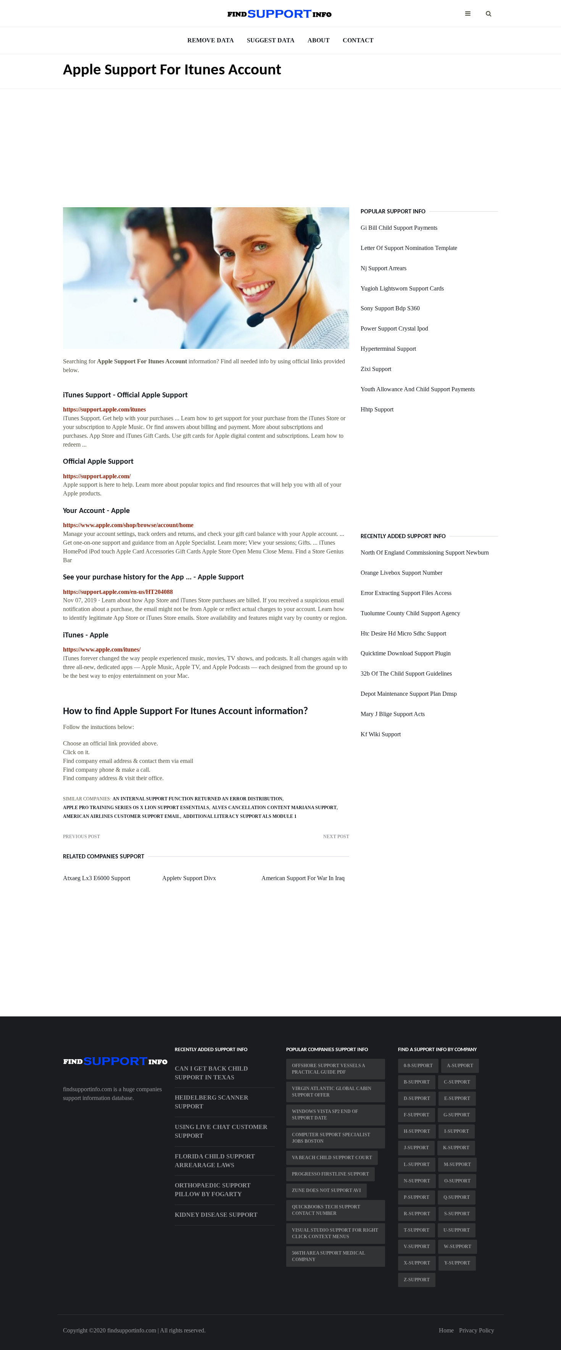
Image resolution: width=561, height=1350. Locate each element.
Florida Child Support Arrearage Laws (215, 1160)
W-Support (457, 1246)
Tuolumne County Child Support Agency (410, 613)
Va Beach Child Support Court (332, 1157)
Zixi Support (376, 369)
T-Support (416, 1230)
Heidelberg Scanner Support (211, 1102)
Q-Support (456, 1197)
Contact (358, 40)
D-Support (417, 1098)
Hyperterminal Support (388, 348)
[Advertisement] (280, 142)
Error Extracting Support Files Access (406, 593)
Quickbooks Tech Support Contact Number (326, 1210)
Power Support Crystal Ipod (394, 328)
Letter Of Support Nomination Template (409, 248)
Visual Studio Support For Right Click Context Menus (335, 1233)
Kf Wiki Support (381, 734)
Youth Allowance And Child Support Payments (418, 389)
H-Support (417, 1131)
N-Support (417, 1181)
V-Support (417, 1246)
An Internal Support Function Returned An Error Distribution (197, 799)
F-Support (416, 1115)
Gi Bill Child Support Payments (399, 227)
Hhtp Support (377, 409)
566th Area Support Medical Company (328, 1256)
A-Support (460, 1065)
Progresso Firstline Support (330, 1174)
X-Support (417, 1263)
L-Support (417, 1164)
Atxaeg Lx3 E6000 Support (96, 878)
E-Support (457, 1098)
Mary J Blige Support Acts (393, 714)
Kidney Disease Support (216, 1214)
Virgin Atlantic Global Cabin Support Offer (331, 1092)
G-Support (456, 1115)
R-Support (417, 1213)
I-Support (456, 1131)
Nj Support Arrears (383, 268)
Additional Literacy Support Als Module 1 (240, 816)
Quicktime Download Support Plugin (406, 653)
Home (446, 1330)
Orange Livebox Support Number (401, 572)
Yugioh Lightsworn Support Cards (402, 288)
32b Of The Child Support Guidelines (406, 673)
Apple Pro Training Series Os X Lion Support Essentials (136, 807)
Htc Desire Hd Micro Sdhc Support (403, 633)
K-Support (456, 1147)
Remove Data (210, 40)
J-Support (416, 1147)
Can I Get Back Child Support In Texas (211, 1073)
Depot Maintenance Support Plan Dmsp (409, 693)
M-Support (457, 1164)
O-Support (457, 1181)
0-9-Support (418, 1065)
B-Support (417, 1082)
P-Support (416, 1197)
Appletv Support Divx (189, 878)
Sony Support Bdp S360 (390, 308)
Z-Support (417, 1279)
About (319, 40)
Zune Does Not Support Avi (326, 1190)
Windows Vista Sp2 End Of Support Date (325, 1115)
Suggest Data (271, 40)
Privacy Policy (476, 1330)
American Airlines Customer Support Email (121, 816)
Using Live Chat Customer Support (221, 1131)
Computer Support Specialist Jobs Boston (331, 1138)
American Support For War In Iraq (303, 878)
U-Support (456, 1230)
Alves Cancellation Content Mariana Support (274, 807)
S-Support (457, 1213)
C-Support (457, 1082)
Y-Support (457, 1263)
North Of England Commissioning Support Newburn (425, 552)
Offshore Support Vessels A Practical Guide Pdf (328, 1069)
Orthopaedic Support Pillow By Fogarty (213, 1189)
